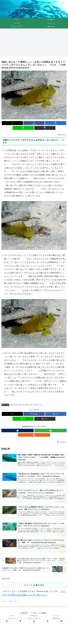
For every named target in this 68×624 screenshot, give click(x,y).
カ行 (28, 404)
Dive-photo (6, 404)
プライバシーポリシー (34, 618)
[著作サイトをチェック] (17, 430)
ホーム (12, 615)
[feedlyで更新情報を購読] (50, 430)
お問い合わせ (56, 618)
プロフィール (11, 618)
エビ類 (22, 404)
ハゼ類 (33, 404)
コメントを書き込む (34, 585)
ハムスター (56, 615)
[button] (44, 128)
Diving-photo (15, 404)
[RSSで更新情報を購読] (34, 435)
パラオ (39, 404)
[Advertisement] (34, 42)
